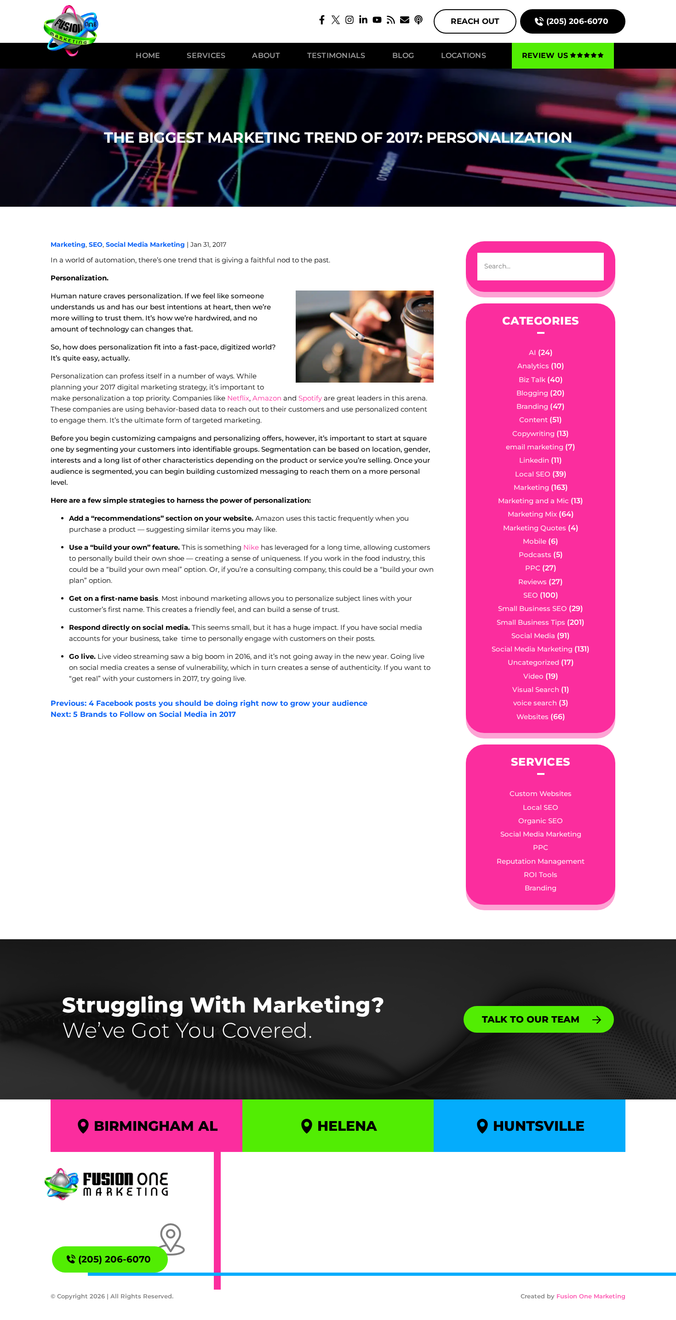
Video (533, 676)
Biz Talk (532, 379)
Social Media (533, 635)
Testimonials (336, 55)
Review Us (545, 55)
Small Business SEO (532, 608)
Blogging (532, 393)
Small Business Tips (531, 622)
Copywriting (533, 433)
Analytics (533, 365)
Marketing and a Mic (533, 500)
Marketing (68, 244)
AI (532, 352)
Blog (403, 55)
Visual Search (535, 689)
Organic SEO (540, 820)
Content (533, 419)
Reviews (532, 581)
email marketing (534, 446)
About (266, 55)
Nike (251, 547)
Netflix (238, 398)
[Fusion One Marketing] (106, 1184)
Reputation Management (540, 861)
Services (206, 55)
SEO (96, 244)
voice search (535, 702)
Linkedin (534, 460)
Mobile (534, 541)
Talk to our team (530, 1019)
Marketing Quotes (534, 527)
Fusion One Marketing (590, 1296)
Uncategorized (533, 662)
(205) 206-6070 (577, 21)
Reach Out (475, 21)
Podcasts (535, 554)
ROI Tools (540, 874)
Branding (532, 406)
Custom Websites (541, 793)
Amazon (266, 398)
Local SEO (532, 474)
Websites (532, 716)
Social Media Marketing (145, 244)
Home (148, 55)
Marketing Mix (532, 514)
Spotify (310, 398)
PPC (532, 568)
